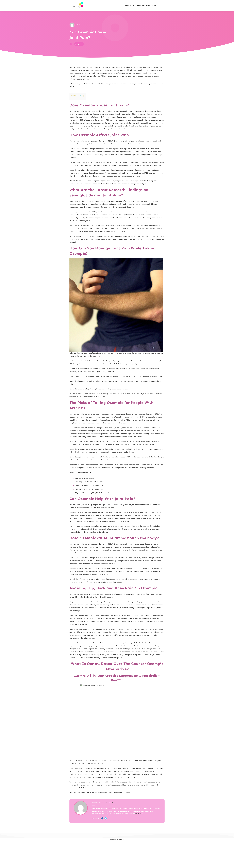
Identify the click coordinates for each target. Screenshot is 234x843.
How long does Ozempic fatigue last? (89, 482)
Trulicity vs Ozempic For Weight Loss (89, 489)
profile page (139, 814)
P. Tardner (110, 802)
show (81, 96)
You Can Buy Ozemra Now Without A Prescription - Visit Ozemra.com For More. (99, 793)
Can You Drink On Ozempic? (85, 478)
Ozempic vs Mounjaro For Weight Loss (89, 486)
